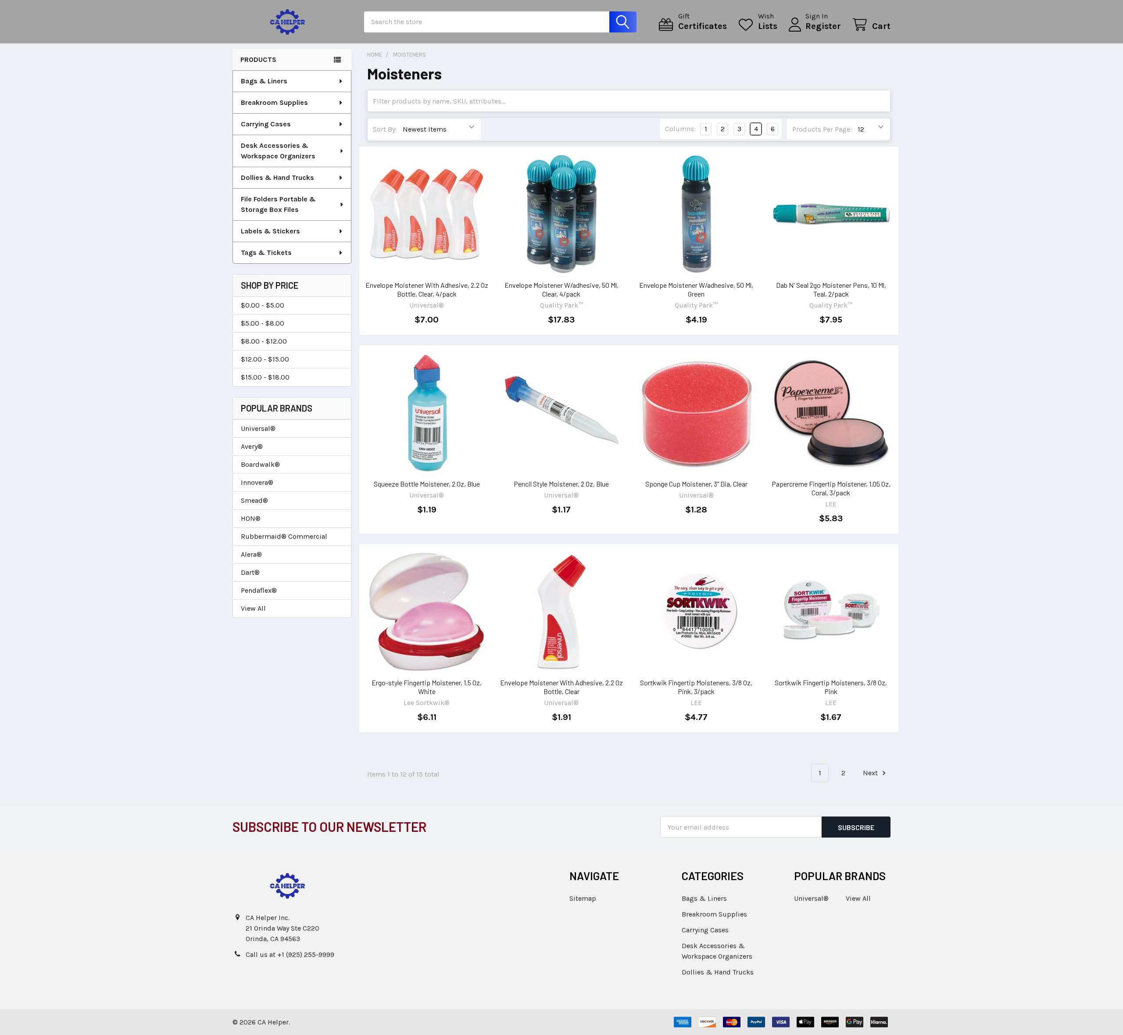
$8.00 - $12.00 (264, 341)
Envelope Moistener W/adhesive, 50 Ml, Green (696, 289)
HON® (251, 518)
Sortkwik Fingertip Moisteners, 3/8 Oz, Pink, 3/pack (696, 686)
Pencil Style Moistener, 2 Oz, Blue (561, 484)
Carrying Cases (266, 124)
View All (253, 608)
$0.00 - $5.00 (262, 305)
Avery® (252, 446)
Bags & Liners (264, 81)
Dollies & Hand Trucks (277, 177)
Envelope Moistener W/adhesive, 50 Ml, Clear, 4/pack (561, 289)
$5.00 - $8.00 (262, 323)
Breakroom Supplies (274, 102)
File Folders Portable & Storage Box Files (278, 204)
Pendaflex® (259, 590)
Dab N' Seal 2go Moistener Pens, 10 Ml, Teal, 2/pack (831, 289)
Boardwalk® (260, 464)
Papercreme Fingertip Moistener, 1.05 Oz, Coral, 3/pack (831, 488)
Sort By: (385, 129)
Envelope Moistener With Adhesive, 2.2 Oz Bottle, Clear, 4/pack (426, 289)
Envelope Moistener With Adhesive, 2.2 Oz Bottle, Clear (561, 686)
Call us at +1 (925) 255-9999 (290, 954)
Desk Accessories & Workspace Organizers (278, 150)
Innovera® (257, 482)
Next (871, 773)
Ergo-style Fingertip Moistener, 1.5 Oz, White (427, 686)
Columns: (680, 129)
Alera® (251, 554)
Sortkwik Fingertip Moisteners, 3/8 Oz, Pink (831, 686)
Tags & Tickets (266, 252)
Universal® (258, 428)
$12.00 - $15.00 (265, 359)
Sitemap (582, 898)
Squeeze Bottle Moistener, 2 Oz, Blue (427, 484)
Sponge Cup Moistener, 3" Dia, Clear (696, 484)
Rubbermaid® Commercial (284, 536)
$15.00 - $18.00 (265, 377)
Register (823, 26)
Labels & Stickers (270, 231)
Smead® (254, 500)
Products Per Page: (822, 129)
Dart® (250, 572)
